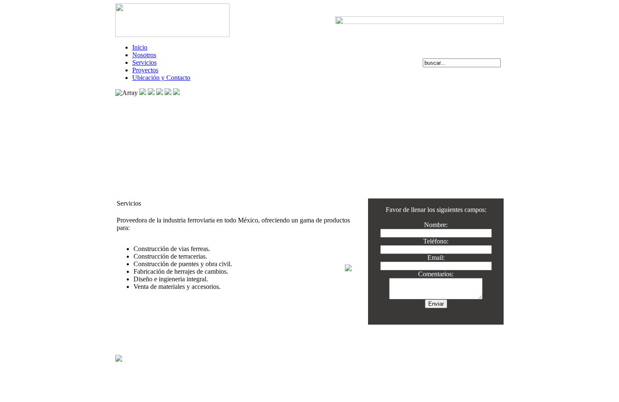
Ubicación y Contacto (161, 77)
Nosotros (144, 54)
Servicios (144, 62)
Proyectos (145, 70)
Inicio (139, 47)
